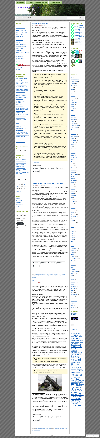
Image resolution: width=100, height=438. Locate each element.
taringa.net (36, 162)
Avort (72, 100)
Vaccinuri (73, 307)
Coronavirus (73, 129)
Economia (73, 151)
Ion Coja (18, 42)
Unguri (72, 305)
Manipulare (73, 210)
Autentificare (19, 200)
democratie (42, 274)
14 (24, 184)
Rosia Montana (74, 258)
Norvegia (73, 231)
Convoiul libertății (75, 125)
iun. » (21, 191)
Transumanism (74, 294)
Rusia (72, 260)
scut (50, 428)
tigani (72, 290)
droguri (72, 148)
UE (71, 298)
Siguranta (73, 273)
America (73, 83)
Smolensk (73, 277)
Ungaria (73, 303)
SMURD (73, 279)
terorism (73, 288)
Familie (72, 161)
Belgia (72, 106)
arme (72, 91)
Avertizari (38, 274)
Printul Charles (74, 248)
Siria (72, 275)
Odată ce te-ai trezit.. (20, 142)
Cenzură (73, 117)
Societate (63, 274)
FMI (72, 163)
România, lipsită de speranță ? (41, 23)
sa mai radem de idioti (44, 428)
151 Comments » (50, 179)
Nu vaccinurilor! (19, 48)
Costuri (17, 123)
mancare (73, 208)
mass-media (73, 216)
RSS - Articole (74, 329)
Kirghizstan (73, 195)
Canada (73, 115)
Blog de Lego (19, 26)
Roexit (72, 254)
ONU (72, 235)
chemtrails (73, 119)
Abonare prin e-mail (22, 211)
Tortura (72, 292)
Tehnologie (73, 286)
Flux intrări (18, 202)
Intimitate (73, 178)
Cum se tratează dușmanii (21, 78)
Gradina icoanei (19, 40)
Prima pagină (20, 2)
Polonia (72, 241)
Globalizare (73, 170)
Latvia (72, 199)
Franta (72, 165)
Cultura (72, 138)
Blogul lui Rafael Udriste (21, 32)
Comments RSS (27, 17)
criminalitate (73, 134)
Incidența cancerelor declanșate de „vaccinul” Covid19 (21, 119)
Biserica (73, 108)
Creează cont (19, 198)
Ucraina (73, 296)
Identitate (47, 274)
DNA (72, 146)
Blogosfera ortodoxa (20, 28)
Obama (72, 233)
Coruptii (73, 132)
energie (72, 155)
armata (72, 89)
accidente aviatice (75, 79)
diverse (72, 144)
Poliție (72, 239)
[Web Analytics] (74, 314)
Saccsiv (18, 69)
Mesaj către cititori (55, 2)
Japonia (73, 189)
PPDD (72, 246)
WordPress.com (19, 206)
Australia (73, 96)
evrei (72, 159)
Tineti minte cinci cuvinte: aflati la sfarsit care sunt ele (47, 183)
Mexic (72, 220)
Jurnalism (73, 191)
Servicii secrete (74, 271)
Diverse (79, 354)
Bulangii (73, 112)
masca (72, 212)
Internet (72, 176)
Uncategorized (74, 301)
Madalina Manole (74, 370)
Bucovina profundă (20, 34)
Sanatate (73, 265)
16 (17, 186)
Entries (21, 17)
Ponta (72, 244)
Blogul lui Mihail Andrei (21, 30)
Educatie (73, 153)
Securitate (73, 269)
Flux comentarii (19, 204)
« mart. (17, 191)
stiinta (72, 284)
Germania (73, 167)
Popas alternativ (19, 56)
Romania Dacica (19, 61)
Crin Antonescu (74, 136)
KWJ (72, 197)
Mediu (72, 218)
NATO (72, 227)
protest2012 (73, 250)
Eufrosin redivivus (37, 281)
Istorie (56, 274)
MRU (72, 224)
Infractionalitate (52, 274)
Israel (72, 184)
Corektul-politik (74, 127)
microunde (73, 222)
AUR (72, 93)
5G (71, 77)
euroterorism (74, 157)
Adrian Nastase (74, 81)
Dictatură (73, 142)
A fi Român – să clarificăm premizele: (37, 2)
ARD (72, 87)
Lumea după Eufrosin (29, 8)
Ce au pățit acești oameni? (22, 139)
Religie (72, 252)
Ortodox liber (19, 50)
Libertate (73, 201)
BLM (72, 110)
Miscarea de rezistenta (21, 46)
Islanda (37, 179)
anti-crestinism (74, 85)
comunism (73, 123)
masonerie (73, 214)
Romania (59, 274)
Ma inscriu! (20, 223)
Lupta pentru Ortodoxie (21, 44)
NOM (72, 229)
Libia (72, 203)
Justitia (72, 193)
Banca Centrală (74, 102)
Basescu (73, 104)
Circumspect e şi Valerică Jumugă (39, 393)
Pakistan (73, 237)
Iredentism (73, 180)
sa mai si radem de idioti (62, 428)
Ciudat (72, 121)
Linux (72, 205)
